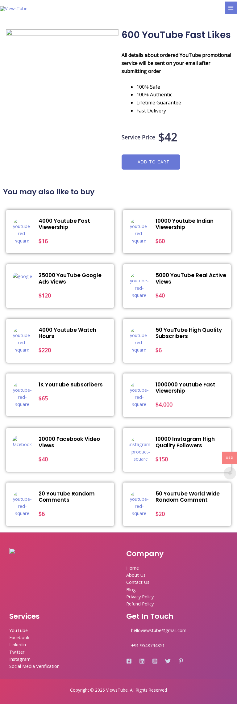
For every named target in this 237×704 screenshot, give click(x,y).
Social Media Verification (34, 666)
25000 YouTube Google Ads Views (70, 278)
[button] (151, 162)
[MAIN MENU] (231, 8)
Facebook (19, 637)
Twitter (17, 652)
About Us (136, 575)
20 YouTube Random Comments (67, 497)
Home (132, 568)
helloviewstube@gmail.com (158, 630)
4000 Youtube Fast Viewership (64, 224)
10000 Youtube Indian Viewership (185, 224)
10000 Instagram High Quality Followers (185, 442)
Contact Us (137, 582)
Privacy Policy (140, 596)
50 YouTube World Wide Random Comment (188, 497)
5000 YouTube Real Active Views (191, 278)
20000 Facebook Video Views (69, 442)
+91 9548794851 (148, 645)
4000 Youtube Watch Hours (67, 333)
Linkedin (17, 644)
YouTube (18, 630)
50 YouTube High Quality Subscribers (189, 333)
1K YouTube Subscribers (71, 384)
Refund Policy (140, 604)
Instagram (20, 659)
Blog (131, 589)
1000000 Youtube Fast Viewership (185, 387)
